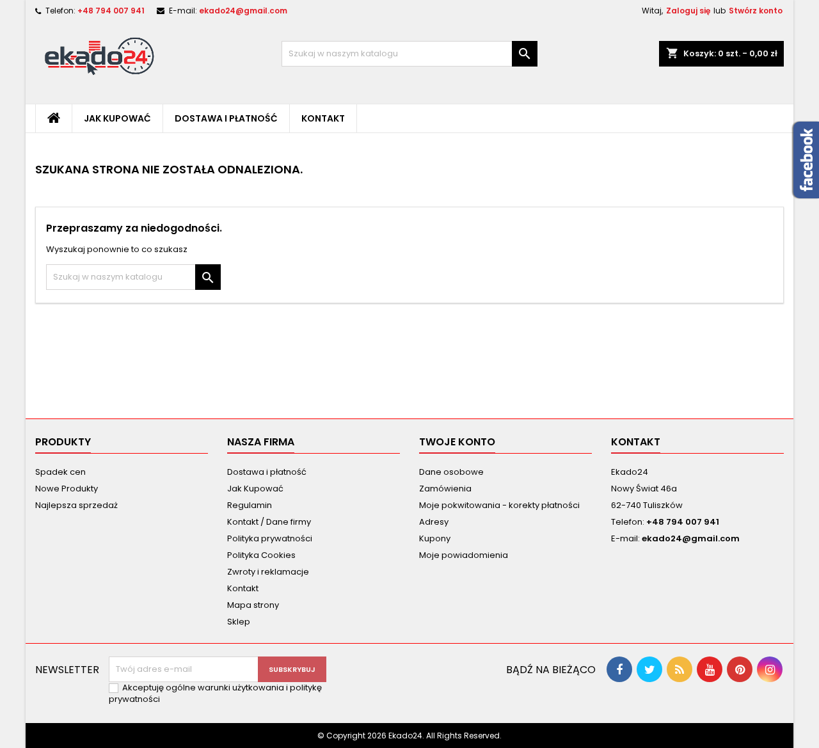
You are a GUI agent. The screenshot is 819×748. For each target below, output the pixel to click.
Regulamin (249, 505)
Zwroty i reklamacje (268, 572)
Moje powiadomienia (463, 555)
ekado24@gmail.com (243, 10)
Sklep (238, 622)
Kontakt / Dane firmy (269, 522)
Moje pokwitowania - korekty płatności (499, 505)
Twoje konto (457, 441)
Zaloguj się (688, 10)
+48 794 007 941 (111, 10)
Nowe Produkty (66, 488)
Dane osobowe (451, 472)
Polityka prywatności (269, 538)
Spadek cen (60, 472)
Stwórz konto (756, 10)
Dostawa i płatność (226, 118)
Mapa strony (253, 605)
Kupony (434, 538)
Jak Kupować (117, 118)
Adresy (434, 522)
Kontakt (323, 118)
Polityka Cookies (261, 555)
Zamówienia (445, 488)
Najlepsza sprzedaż (76, 505)
